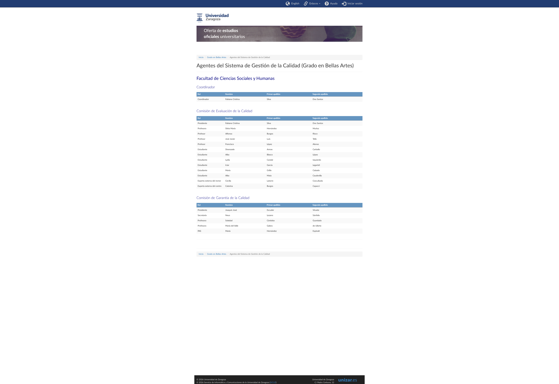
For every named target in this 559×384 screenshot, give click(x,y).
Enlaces (313, 3)
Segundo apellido (320, 94)
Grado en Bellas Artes (216, 57)
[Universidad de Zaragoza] (213, 18)
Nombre (229, 94)
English (294, 3)
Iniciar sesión (354, 3)
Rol (199, 94)
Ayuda (333, 3)
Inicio (201, 57)
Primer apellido (273, 94)
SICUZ (273, 383)
